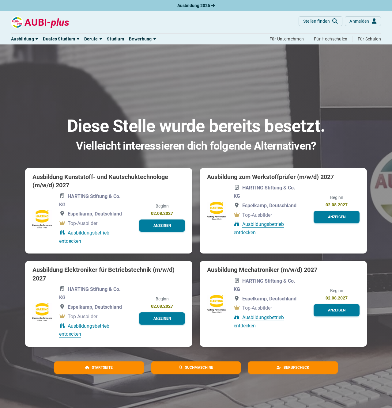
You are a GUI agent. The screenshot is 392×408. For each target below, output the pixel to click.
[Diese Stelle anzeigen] (42, 219)
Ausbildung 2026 (194, 5)
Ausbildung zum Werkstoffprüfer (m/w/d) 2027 (270, 177)
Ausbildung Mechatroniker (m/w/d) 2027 (262, 269)
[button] (24, 39)
